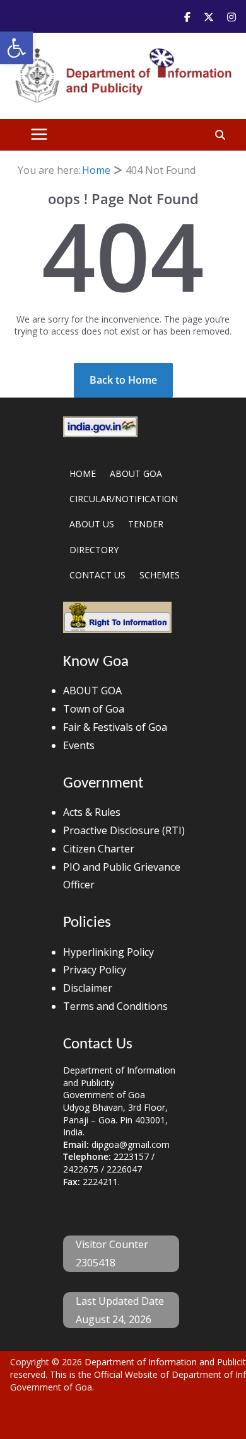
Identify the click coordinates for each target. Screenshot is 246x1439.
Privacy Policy (94, 970)
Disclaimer (87, 988)
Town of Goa (93, 709)
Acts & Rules (91, 812)
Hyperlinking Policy (108, 952)
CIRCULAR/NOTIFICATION (123, 499)
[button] (16, 48)
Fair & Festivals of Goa (115, 727)
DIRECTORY (94, 550)
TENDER (145, 524)
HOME (82, 473)
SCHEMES (159, 575)
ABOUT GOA (136, 473)
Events (79, 745)
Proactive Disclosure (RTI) (124, 830)
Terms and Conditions (115, 1006)
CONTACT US (97, 575)
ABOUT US (91, 524)
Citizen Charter (98, 849)
